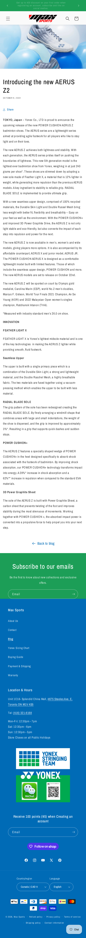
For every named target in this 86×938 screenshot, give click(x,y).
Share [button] (10, 109)
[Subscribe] (73, 594)
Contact (12, 630)
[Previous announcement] (7, 5)
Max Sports (19, 916)
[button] (8, 18)
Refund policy (36, 916)
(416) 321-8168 (22, 713)
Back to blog (46, 543)
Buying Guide (15, 657)
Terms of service (72, 916)
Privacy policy (53, 916)
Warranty (13, 675)
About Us (13, 621)
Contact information (54, 922)
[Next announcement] (78, 5)
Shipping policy (33, 922)
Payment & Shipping (19, 666)
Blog (10, 639)
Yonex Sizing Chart (18, 648)
